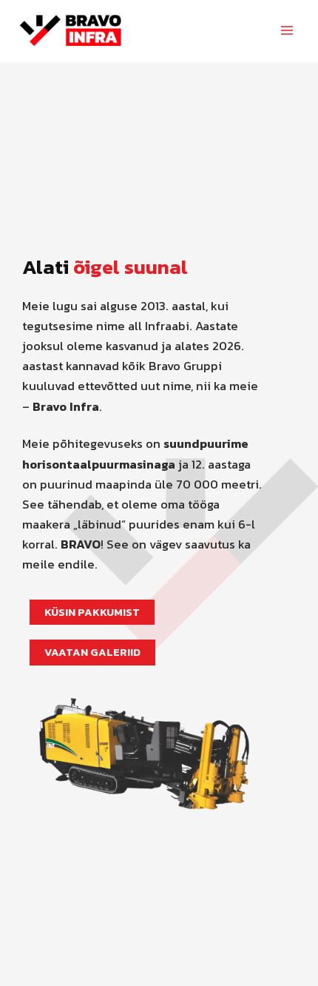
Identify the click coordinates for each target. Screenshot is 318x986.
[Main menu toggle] (286, 30)
